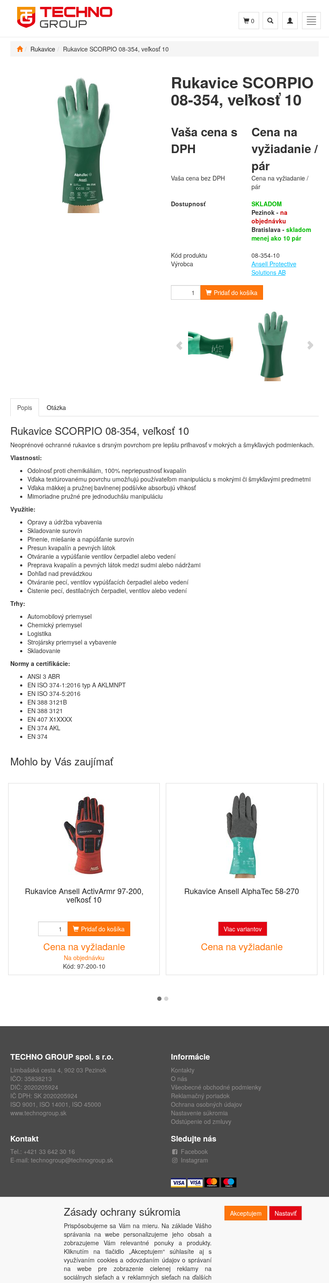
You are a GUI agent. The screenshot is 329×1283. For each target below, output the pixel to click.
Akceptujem (246, 1213)
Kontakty (182, 1070)
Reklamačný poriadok (200, 1095)
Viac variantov (243, 929)
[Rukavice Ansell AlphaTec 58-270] (241, 835)
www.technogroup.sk (38, 1112)
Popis (24, 407)
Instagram (194, 1160)
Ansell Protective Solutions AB (273, 268)
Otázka (56, 407)
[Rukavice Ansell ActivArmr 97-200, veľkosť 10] (84, 835)
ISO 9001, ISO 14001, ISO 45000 (55, 1104)
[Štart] (20, 49)
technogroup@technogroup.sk (72, 1160)
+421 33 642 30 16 (49, 1151)
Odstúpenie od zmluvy (201, 1121)
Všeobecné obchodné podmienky (216, 1087)
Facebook (194, 1151)
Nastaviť (285, 1213)
